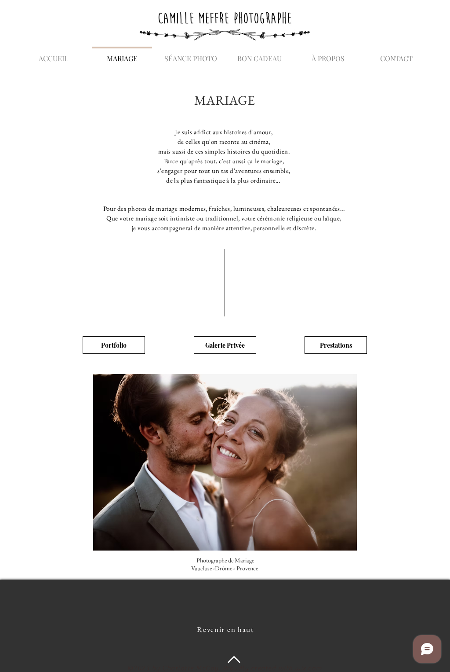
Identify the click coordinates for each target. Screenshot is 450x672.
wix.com (309, 668)
